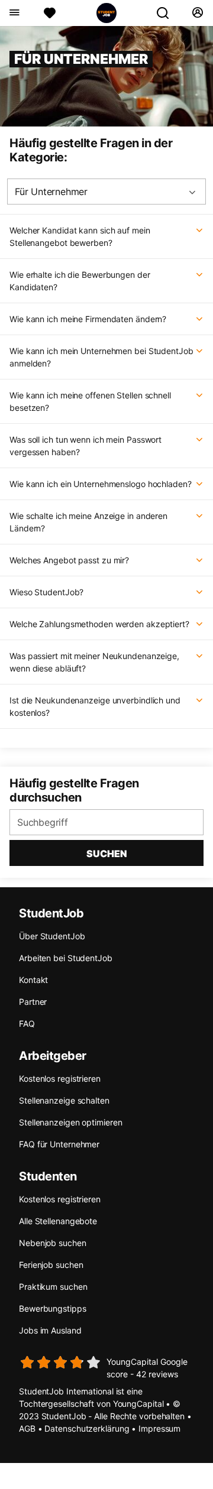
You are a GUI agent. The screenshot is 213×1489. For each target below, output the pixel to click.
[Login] (197, 13)
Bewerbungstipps (52, 1308)
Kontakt (33, 980)
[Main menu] (14, 13)
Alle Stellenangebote (58, 1221)
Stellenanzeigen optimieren (70, 1122)
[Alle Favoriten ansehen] (49, 13)
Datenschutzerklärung (86, 1428)
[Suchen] (167, 13)
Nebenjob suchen (52, 1243)
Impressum (159, 1428)
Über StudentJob (52, 936)
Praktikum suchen (53, 1287)
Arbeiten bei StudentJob (65, 958)
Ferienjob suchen (51, 1265)
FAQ (27, 1023)
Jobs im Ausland (50, 1330)
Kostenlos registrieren (60, 1078)
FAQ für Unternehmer (59, 1144)
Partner (33, 1002)
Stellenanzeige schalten (64, 1100)
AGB (27, 1428)
